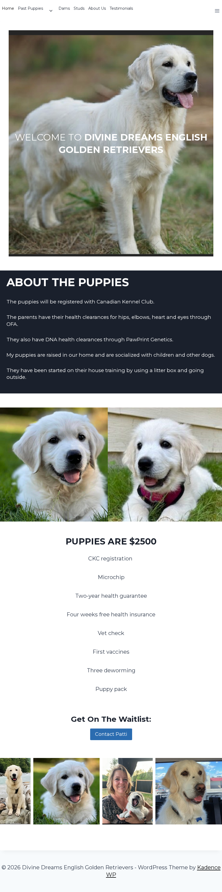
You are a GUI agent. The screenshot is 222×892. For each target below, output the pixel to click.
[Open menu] (217, 10)
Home (8, 8)
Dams (64, 8)
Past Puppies (30, 8)
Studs (79, 8)
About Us (97, 8)
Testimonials (121, 8)
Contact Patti (111, 734)
